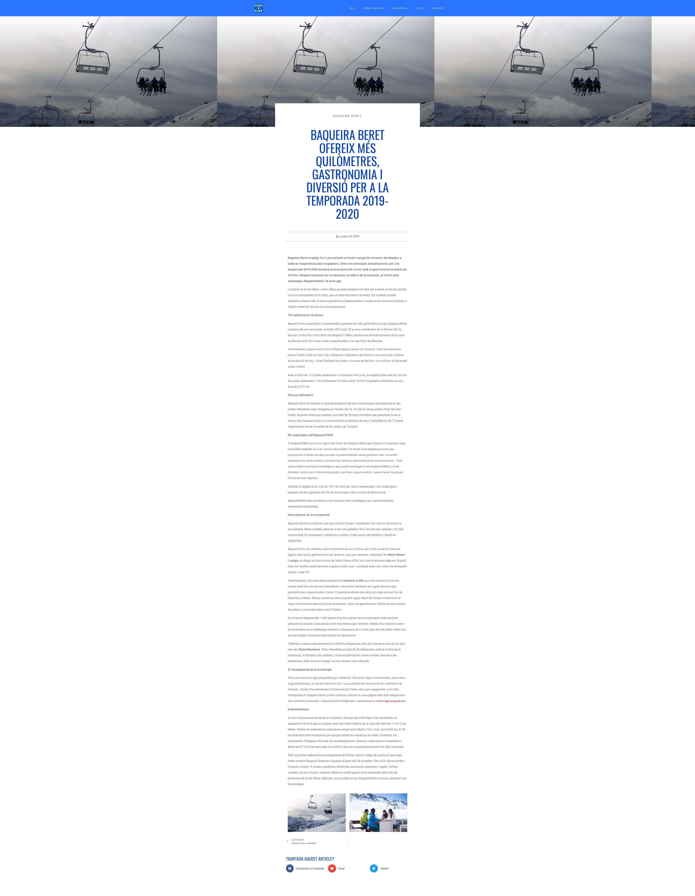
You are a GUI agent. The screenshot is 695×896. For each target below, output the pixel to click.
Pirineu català (371, 8)
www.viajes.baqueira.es (391, 701)
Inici (351, 8)
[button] (305, 868)
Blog (420, 8)
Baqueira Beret (347, 116)
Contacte (438, 8)
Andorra (398, 8)
